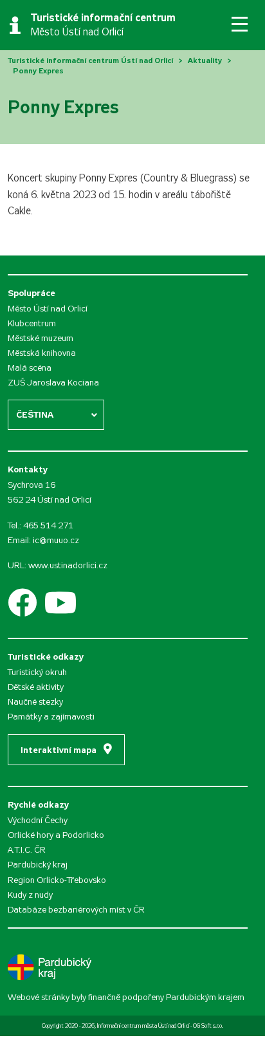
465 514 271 (48, 525)
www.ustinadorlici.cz (67, 565)
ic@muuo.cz (56, 540)
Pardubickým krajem (205, 997)
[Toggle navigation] (239, 24)
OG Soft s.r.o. (208, 1026)
